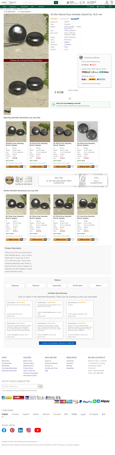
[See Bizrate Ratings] (75, 19)
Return (98, 285)
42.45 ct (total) (69, 27)
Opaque (67, 42)
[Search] (56, 2)
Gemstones (13, 6)
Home (4, 6)
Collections (70, 361)
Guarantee (57, 285)
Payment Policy (28, 363)
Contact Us (49, 366)
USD (110, 6)
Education (41, 6)
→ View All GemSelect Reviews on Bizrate (57, 343)
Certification (78, 285)
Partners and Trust (51, 368)
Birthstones (5, 366)
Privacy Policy (28, 368)
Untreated (67, 44)
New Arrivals (24, 6)
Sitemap (69, 366)
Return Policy (27, 361)
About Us (48, 361)
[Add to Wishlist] (69, 99)
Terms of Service (29, 371)
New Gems (5, 361)
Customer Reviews (51, 363)
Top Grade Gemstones (9, 368)
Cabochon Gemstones (9, 371)
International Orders (30, 375)
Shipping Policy (28, 366)
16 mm (66, 30)
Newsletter (70, 368)
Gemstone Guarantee (30, 373)
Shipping (15, 285)
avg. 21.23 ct (68, 28)
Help (33, 6)
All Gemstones (7, 363)
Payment (35, 285)
